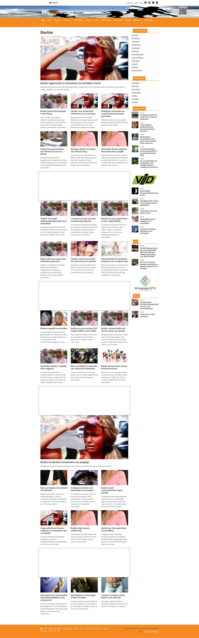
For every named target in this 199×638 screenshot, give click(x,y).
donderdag (136, 93)
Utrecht (135, 64)
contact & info (129, 3)
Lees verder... (65, 89)
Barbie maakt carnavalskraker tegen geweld (112, 490)
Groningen (136, 48)
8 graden (54, 3)
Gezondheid (78, 20)
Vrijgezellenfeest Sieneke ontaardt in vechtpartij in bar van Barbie (53, 530)
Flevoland (136, 38)
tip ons (141, 3)
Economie (66, 20)
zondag (135, 102)
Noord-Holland (137, 58)
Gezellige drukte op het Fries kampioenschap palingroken (149, 203)
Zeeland (135, 67)
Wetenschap (106, 20)
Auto (49, 20)
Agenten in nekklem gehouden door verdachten (148, 231)
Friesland (135, 42)
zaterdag (135, 99)
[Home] (57, 12)
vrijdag (134, 96)
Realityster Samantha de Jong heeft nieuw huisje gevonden (112, 113)
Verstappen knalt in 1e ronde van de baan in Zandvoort (149, 117)
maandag (135, 83)
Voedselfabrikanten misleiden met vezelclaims (147, 221)
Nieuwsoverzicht (43, 20)
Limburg (135, 51)
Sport (96, 20)
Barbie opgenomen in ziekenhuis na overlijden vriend (70, 83)
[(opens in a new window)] (145, 3)
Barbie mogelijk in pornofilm (53, 328)
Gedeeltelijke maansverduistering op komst (149, 193)
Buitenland (118, 20)
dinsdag (135, 86)
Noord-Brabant (138, 54)
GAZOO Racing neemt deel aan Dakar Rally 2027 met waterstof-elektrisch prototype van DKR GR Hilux (148, 252)
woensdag (136, 89)
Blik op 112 (149, 20)
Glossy (88, 20)
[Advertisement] (84, 186)
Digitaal (57, 20)
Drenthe (135, 35)
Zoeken (43, 24)
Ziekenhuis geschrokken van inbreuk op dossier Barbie (52, 151)
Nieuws (128, 20)
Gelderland (136, 45)
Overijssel (136, 61)
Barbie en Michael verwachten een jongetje (64, 462)
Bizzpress (137, 20)
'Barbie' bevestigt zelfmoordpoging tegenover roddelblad (53, 221)
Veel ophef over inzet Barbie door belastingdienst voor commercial (53, 597)
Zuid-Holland (137, 71)
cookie (136, 3)
